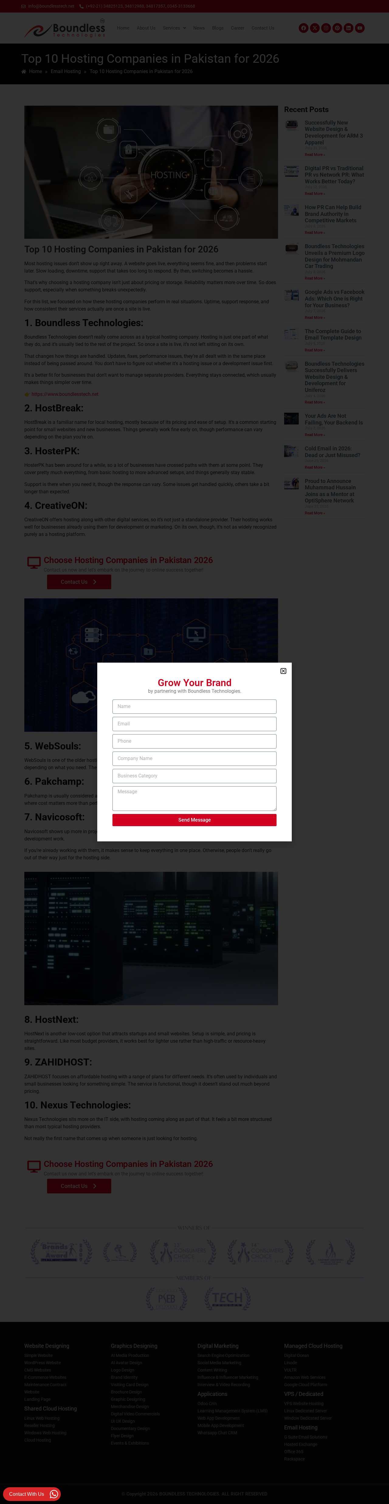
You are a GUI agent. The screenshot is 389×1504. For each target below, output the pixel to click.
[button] (283, 671)
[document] (194, 752)
